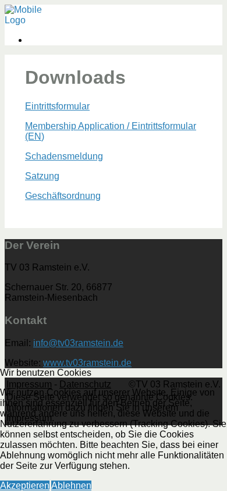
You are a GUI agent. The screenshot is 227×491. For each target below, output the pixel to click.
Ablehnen (71, 485)
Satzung (42, 176)
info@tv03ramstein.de (78, 343)
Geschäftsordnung (63, 196)
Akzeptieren (24, 485)
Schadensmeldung (64, 156)
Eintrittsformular (57, 106)
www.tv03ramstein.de (87, 363)
